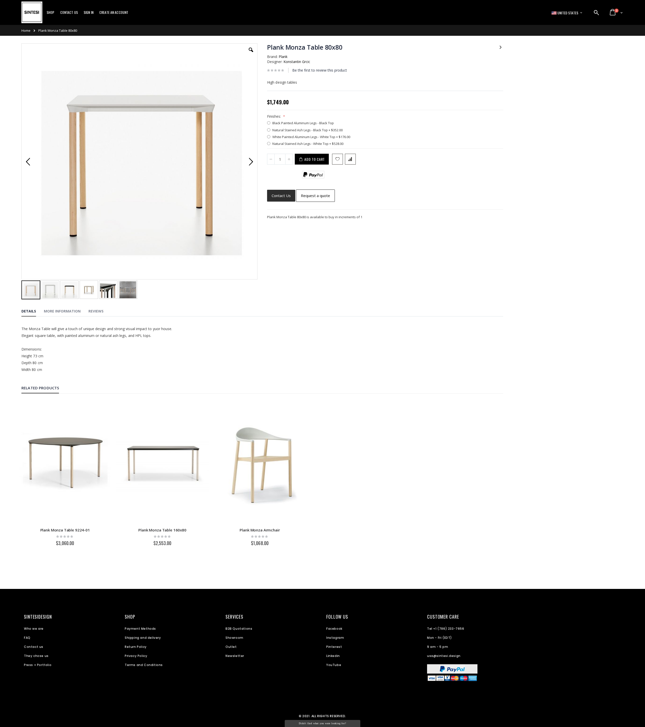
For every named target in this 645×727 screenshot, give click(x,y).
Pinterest (334, 647)
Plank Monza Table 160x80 (162, 529)
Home (25, 30)
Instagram (335, 638)
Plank (283, 56)
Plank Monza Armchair (260, 529)
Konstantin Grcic (296, 61)
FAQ (27, 638)
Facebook (334, 628)
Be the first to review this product (319, 70)
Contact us (33, 647)
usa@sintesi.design (444, 656)
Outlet (231, 647)
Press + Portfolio (37, 665)
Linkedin (333, 656)
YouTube (333, 665)
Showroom (234, 638)
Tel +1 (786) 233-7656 (445, 628)
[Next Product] (500, 46)
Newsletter (234, 656)
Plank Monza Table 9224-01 (65, 529)
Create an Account (113, 12)
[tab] (32, 312)
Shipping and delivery (143, 638)
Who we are (34, 628)
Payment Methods (140, 628)
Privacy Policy (136, 656)
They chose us (36, 656)
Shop (50, 12)
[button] (251, 54)
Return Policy (136, 647)
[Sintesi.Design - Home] (31, 15)
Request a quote (315, 195)
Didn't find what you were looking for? (322, 723)
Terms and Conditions (144, 665)
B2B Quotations (238, 628)
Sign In (88, 12)
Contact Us (69, 12)
